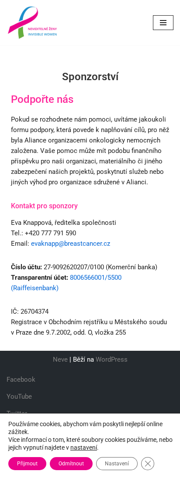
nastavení (83, 447)
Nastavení (117, 464)
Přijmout (27, 464)
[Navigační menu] (163, 22)
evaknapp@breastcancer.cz (70, 243)
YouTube (19, 396)
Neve (60, 359)
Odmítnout (71, 464)
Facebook (21, 379)
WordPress (112, 359)
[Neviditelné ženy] (33, 22)
